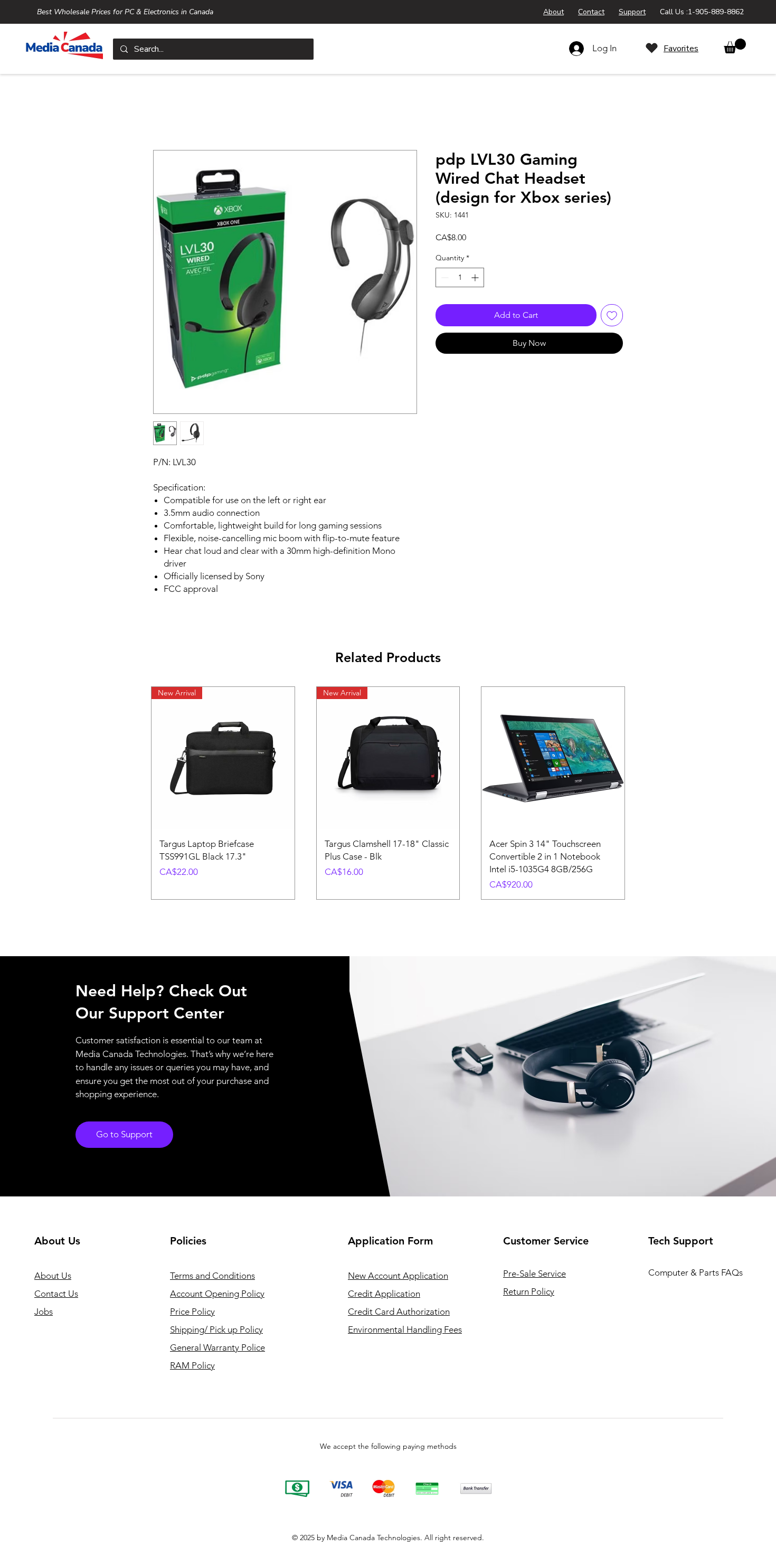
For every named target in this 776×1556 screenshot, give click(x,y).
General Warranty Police (217, 1347)
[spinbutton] (459, 277)
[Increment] (475, 277)
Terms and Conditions (212, 1275)
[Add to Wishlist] (612, 315)
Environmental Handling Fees (405, 1329)
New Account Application (398, 1275)
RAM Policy (192, 1365)
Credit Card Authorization (399, 1311)
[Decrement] (443, 277)
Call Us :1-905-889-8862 (702, 12)
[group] (388, 793)
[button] (735, 46)
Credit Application (384, 1293)
